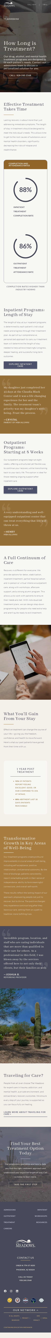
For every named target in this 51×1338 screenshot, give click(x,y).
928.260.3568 (25, 1280)
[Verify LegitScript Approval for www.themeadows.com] (33, 1300)
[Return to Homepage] (9, 4)
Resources (41, 1222)
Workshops (41, 1216)
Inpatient (42, 1210)
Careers (8, 1228)
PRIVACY (25, 1318)
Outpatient (9, 1216)
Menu (45, 4)
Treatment (9, 1222)
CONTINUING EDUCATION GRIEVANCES (18, 1327)
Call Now (32, 4)
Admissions (13, 19)
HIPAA (45, 1318)
